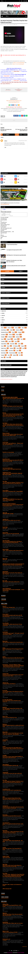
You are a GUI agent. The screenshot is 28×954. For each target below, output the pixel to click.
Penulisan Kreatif (12, 352)
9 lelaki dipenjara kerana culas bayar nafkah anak (12, 773)
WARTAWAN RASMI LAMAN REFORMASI (10, 397)
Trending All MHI (6, 839)
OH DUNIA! (5, 755)
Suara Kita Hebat (6, 540)
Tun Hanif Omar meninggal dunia (9, 607)
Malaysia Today (6, 931)
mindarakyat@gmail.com (14, 102)
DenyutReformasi (6, 459)
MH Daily (4, 413)
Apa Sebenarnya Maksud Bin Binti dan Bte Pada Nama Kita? (16, 265)
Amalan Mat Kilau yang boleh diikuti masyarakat (12, 816)
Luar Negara (3, 334)
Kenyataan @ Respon (4, 332)
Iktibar (2, 357)
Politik (11, 330)
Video (16, 24)
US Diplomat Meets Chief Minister (9, 683)
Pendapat (19, 332)
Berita (2, 327)
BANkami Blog (5, 904)
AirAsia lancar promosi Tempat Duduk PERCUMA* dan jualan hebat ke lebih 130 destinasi (13, 757)
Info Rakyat (5, 423)
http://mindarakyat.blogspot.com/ (13, 100)
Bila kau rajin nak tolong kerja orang (10, 717)
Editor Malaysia (6, 764)
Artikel (23, 327)
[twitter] (21, 1)
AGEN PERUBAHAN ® (7, 588)
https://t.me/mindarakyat (18, 62)
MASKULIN (5, 707)
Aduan (19, 352)
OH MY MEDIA (5, 632)
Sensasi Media (5, 490)
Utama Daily (5, 814)
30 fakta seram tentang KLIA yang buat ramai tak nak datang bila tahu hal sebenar (13, 675)
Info (23, 348)
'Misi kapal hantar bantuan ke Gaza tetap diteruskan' (13, 642)
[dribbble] (23, 1)
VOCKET (4, 656)
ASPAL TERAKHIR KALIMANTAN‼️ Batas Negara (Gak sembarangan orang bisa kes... (12, 499)
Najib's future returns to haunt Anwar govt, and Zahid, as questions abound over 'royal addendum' (13, 733)
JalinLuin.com (5, 682)
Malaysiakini (5, 641)
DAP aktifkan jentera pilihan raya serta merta (11, 520)
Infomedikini (5, 739)
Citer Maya (5, 481)
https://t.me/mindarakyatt (18, 64)
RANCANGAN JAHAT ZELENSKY (8, 513)
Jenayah (17, 334)
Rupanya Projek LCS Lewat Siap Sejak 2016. (11, 533)
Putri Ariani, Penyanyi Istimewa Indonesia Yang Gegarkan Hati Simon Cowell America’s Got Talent (12, 798)
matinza (5, 140)
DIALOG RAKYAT (6, 549)
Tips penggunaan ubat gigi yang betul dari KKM (14, 249)
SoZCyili (4, 847)
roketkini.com (5, 519)
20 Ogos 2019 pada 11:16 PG (23, 140)
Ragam (8, 346)
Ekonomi (10, 334)
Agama (10, 341)
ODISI (4, 797)
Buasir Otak (5, 716)
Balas (5, 147)
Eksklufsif (3, 315)
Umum (2, 339)
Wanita (18, 348)
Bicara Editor (4, 311)
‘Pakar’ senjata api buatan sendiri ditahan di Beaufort (13, 550)
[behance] (26, 1)
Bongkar (3, 313)
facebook (25, 134)
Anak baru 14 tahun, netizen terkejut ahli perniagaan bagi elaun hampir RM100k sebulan (13, 435)
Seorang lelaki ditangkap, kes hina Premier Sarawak (13, 406)
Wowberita (5, 724)
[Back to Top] (18, 950)
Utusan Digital (5, 614)
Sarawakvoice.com (6, 789)
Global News (5, 830)
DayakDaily (5, 405)
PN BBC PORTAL (6, 856)
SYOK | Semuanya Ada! (7, 888)
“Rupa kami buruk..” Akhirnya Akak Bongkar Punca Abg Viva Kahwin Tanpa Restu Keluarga (13, 832)
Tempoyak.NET (5, 772)
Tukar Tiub (5, 512)
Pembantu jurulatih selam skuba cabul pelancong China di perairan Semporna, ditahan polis (13, 807)
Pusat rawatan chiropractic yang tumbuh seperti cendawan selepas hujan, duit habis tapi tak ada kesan (13, 748)
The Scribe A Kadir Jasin (7, 468)
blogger (16, 134)
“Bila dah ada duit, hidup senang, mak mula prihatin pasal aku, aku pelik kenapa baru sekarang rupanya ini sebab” (13, 425)
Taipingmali (5, 498)
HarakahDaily (5, 922)
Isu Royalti (5, 940)
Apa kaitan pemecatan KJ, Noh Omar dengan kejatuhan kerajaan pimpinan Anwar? (13, 505)
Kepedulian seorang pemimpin (8, 452)
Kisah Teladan (3, 352)
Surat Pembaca (3, 330)
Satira (3, 322)
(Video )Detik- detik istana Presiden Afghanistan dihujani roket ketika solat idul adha (12, 866)
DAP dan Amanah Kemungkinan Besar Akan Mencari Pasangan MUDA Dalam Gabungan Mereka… (12, 542)
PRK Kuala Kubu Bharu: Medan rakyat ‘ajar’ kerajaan (13, 923)
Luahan (19, 343)
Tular (21, 339)
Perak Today (5, 527)
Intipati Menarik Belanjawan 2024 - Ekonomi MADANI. (13, 491)
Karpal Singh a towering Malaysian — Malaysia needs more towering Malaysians (13, 444)
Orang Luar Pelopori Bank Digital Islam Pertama (12, 469)
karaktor (4, 740)
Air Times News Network (7, 699)
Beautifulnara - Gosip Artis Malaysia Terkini (11, 664)
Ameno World (5, 532)
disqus (21, 134)
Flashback (11, 348)
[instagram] (25, 1)
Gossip (3, 317)
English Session (3, 348)
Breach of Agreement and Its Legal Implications (12, 790)
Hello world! (5, 528)
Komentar (9, 327)
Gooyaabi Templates (21, 952)
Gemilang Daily (5, 673)
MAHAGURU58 (5, 571)
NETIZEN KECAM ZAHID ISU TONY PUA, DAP (10, 765)
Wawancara (3, 350)
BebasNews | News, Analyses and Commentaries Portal (12, 885)
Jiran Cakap (5, 873)
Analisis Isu (18, 330)
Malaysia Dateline (6, 433)
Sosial (16, 341)
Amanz (4, 647)
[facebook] (19, 1)
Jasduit (4, 746)
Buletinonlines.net (6, 939)
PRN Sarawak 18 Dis (6, 857)
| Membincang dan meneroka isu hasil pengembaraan (13, 563)
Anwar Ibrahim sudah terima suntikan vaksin (11, 581)
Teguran (22, 346)
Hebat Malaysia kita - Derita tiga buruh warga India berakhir (16, 255)
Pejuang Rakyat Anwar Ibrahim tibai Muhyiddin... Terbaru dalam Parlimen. (13, 590)
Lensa (17, 350)
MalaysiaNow (5, 732)
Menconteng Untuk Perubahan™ (9, 503)
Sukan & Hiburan (4, 343)
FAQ (19, 355)
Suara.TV (4, 606)
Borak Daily (5, 690)
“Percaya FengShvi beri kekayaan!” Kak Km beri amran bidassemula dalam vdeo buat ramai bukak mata (13, 483)
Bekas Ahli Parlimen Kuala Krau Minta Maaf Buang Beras (13, 658)
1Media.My (5, 913)
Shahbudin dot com (7, 472)
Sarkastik (3, 319)
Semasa (16, 327)
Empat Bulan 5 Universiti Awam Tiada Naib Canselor (12, 565)
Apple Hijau (5, 864)
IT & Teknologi (15, 346)
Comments (21, 271)
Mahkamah (10, 336)
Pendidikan (3, 341)
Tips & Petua (11, 350)
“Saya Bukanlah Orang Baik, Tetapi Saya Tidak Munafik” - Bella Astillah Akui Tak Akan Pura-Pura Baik (13, 666)
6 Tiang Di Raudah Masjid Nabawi (11, 244)
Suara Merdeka (6, 623)
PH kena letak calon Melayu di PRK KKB (10, 932)
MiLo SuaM (5, 580)
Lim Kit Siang (5, 442)
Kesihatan (17, 336)
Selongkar (7, 271)
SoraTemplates (9, 952)
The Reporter (5, 806)
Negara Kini (5, 558)
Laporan (15, 339)
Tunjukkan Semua (24, 946)
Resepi (8, 357)
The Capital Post (6, 822)
